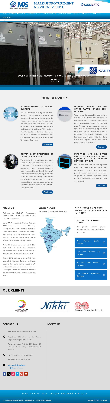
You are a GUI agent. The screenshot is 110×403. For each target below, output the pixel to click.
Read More (48, 144)
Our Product (33, 13)
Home (5, 13)
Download (7, 17)
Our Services (48, 13)
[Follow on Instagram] (13, 374)
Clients (76, 13)
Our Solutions (65, 13)
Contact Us (95, 13)
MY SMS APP (102, 400)
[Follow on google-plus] (21, 374)
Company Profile (16, 13)
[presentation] (3, 305)
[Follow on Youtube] (26, 374)
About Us (35, 394)
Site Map (54, 394)
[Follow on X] (9, 374)
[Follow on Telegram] (17, 374)
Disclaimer (67, 394)
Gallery (85, 13)
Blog (45, 394)
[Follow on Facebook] (4, 374)
